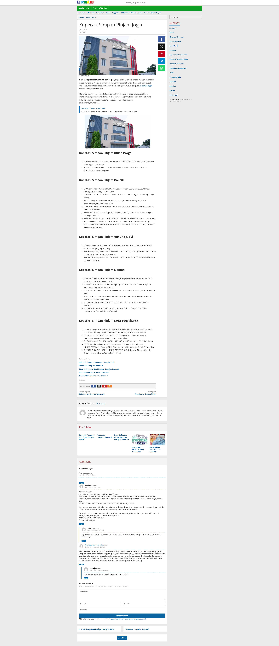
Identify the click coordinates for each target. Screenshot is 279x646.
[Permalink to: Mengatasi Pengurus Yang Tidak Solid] (139, 439)
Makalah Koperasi (176, 64)
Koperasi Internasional (178, 55)
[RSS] (109, 386)
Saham (172, 91)
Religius (172, 86)
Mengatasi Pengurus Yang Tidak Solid (94, 372)
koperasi (172, 50)
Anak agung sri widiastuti (94, 545)
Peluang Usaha (175, 77)
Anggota (172, 28)
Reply (81, 483)
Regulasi (172, 82)
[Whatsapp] (161, 68)
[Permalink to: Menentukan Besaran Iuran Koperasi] (157, 439)
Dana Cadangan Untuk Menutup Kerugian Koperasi (99, 369)
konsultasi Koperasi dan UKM (93, 108)
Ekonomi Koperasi (176, 37)
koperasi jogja (146, 85)
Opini (171, 73)
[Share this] (161, 39)
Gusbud (100, 403)
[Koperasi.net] (85, 3)
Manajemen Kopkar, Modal (145, 393)
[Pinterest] (104, 386)
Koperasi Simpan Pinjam (178, 59)
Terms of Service (175, 101)
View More (122, 638)
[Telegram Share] (161, 61)
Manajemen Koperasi (177, 68)
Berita (171, 32)
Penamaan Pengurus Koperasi (91, 366)
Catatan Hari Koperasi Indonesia (92, 393)
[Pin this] (161, 54)
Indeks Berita (185, 99)
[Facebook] (93, 386)
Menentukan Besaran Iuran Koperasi (93, 376)
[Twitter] (99, 386)
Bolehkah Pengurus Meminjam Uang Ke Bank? (97, 362)
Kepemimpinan (175, 41)
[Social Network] (199, 2)
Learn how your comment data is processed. (128, 619)
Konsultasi (173, 46)
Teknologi (173, 95)
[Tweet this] (161, 47)
